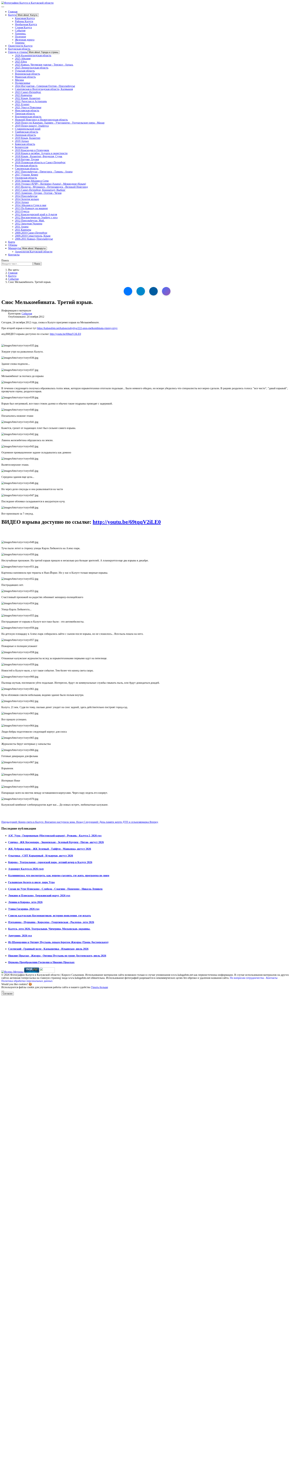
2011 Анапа (21, 226)
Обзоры (12, 245)
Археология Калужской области (33, 251)
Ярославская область (27, 110)
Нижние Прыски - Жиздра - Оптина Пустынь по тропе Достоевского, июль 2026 (57, 955)
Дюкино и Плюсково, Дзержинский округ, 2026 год (39, 895)
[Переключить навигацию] (2, 6)
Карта (11, 241)
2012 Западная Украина (28, 223)
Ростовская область (26, 165)
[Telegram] (140, 291)
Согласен (7, 993)
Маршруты (14, 248)
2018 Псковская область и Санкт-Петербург (40, 162)
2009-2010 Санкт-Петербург (31, 232)
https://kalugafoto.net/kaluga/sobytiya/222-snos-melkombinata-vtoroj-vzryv (77, 328)
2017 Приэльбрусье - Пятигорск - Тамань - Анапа (43, 171)
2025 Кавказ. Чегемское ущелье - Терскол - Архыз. (44, 64)
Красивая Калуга (25, 18)
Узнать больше (99, 987)
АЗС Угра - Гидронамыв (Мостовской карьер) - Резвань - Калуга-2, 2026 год (54, 835)
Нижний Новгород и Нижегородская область (41, 119)
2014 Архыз (22, 202)
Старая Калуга (23, 27)
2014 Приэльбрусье (26, 196)
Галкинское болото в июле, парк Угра (31, 882)
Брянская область (25, 144)
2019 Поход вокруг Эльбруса (32, 125)
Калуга (12, 14)
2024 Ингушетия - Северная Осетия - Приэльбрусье (45, 86)
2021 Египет (22, 104)
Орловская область (26, 177)
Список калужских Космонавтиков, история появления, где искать (49, 915)
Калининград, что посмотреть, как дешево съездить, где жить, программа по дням (58, 875)
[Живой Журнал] (153, 291)
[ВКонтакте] (128, 291)
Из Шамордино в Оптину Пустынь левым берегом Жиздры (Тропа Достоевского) (58, 942)
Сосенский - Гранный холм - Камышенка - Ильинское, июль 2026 (48, 948)
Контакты (14, 254)
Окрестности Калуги (20, 45)
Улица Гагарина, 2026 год (23, 908)
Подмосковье (22, 83)
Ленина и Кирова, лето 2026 (25, 902)
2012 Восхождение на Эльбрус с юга (36, 217)
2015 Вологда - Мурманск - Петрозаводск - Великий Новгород (51, 186)
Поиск (5, 260)
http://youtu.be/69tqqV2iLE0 (65, 333)
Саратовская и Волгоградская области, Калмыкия (44, 89)
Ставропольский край (27, 128)
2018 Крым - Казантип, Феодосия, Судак (38, 156)
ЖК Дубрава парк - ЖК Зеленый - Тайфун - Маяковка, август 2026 (49, 848)
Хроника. (20, 33)
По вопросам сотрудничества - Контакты (253, 977)
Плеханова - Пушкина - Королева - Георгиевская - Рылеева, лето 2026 (51, 922)
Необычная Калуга (26, 24)
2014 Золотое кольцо (27, 199)
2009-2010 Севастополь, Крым (32, 235)
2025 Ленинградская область (31, 67)
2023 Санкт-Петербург (28, 92)
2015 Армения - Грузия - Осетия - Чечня (38, 193)
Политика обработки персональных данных (27, 980)
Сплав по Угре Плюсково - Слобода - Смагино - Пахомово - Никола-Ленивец (55, 888)
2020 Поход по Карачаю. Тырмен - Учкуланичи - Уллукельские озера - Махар (59, 122)
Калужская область (19, 48)
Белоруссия (21, 147)
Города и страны (17, 52)
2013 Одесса (22, 211)
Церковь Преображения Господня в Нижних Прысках (41, 962)
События (20, 30)
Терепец (19, 42)
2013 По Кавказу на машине (31, 208)
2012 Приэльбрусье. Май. (30, 220)
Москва (19, 79)
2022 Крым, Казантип (27, 98)
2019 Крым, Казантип (27, 138)
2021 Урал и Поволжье (28, 107)
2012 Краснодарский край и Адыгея (36, 214)
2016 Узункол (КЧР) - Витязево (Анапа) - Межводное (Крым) (50, 183)
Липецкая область (25, 134)
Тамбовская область (26, 131)
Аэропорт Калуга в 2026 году (26, 868)
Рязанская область (25, 76)
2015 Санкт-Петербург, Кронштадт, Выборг (40, 189)
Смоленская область (26, 168)
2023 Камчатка (23, 95)
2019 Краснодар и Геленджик (32, 150)
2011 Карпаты (23, 229)
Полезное (20, 36)
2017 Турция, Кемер (26, 174)
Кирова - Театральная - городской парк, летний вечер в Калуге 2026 (50, 862)
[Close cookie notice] (2, 991)
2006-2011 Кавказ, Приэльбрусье (34, 238)
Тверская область (25, 113)
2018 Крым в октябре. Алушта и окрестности (41, 153)
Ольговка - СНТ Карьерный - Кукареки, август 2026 (40, 855)
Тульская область (25, 70)
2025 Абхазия (22, 58)
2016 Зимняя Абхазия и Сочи (32, 180)
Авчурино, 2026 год (20, 935)
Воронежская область (27, 73)
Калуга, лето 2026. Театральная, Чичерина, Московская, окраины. (49, 928)
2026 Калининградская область (33, 55)
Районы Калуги (24, 21)
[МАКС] (166, 291)
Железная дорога (24, 39)
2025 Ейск (21, 61)
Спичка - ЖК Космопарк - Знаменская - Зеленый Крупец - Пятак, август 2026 (56, 842)
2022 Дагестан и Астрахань (31, 101)
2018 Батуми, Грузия (27, 159)
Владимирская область (28, 116)
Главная (12, 11)
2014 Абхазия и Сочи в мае (30, 205)
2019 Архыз (22, 141)
